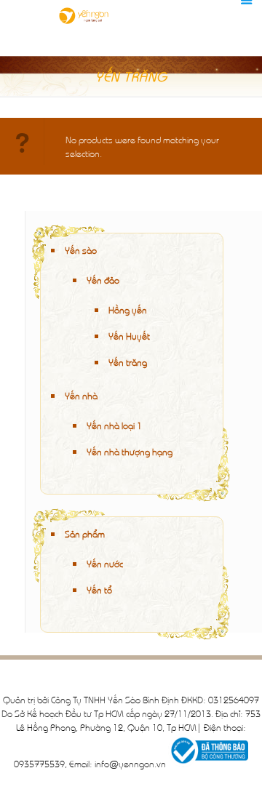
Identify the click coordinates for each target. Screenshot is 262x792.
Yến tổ (99, 589)
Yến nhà (81, 395)
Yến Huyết (129, 335)
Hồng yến (127, 309)
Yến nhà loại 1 (114, 425)
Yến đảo (103, 279)
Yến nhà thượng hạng (129, 451)
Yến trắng (127, 362)
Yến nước (105, 563)
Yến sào (81, 250)
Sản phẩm (85, 533)
